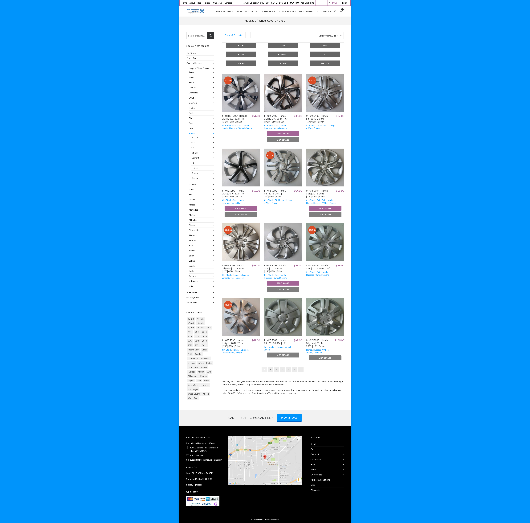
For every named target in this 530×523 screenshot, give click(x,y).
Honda (246, 125)
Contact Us (316, 459)
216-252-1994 (197, 455)
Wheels (205, 393)
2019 (204, 340)
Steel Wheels (192, 292)
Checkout (315, 454)
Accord (194, 137)
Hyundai (192, 184)
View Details (283, 139)
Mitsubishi (193, 219)
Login (344, 2)
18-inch (200, 327)
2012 (197, 332)
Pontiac (192, 240)
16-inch (200, 323)
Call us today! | (261, 2)
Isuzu (191, 189)
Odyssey (240, 277)
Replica (191, 380)
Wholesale (315, 489)
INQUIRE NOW (289, 417)
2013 (204, 332)
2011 (190, 332)
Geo (191, 128)
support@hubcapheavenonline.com (206, 459)
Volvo (191, 286)
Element (195, 157)
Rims (199, 380)
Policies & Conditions (320, 479)
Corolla (201, 363)
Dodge (192, 107)
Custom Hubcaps (194, 63)
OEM (209, 371)
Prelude (194, 178)
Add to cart (283, 133)
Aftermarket (193, 349)
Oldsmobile (194, 230)
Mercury (192, 214)
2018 (197, 340)
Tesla (191, 270)
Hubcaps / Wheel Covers (240, 128)
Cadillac (192, 87)
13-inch (191, 318)
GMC (196, 367)
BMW (191, 77)
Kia (190, 194)
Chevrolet (193, 92)
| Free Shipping (296, 2)
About (192, 2)
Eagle (191, 113)
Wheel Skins (192, 302)
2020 (190, 345)
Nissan (192, 225)
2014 (190, 336)
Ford (191, 123)
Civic (234, 125)
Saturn (192, 250)
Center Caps (192, 58)
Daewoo (193, 102)
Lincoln (192, 199)
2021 (197, 345)
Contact (228, 2)
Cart (312, 449)
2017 (190, 340)
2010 (208, 327)
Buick (191, 82)
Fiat (191, 118)
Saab (191, 245)
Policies (207, 2)
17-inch (191, 327)
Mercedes (193, 209)
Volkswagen (194, 281)
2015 (197, 336)
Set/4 (206, 380)
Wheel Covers (194, 393)
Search (210, 35)
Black (204, 349)
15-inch (191, 323)
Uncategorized (193, 297)
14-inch (200, 318)
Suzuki (192, 265)
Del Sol (194, 152)
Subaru (192, 260)
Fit (318, 125)
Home (184, 2)
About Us (315, 444)
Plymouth (193, 235)
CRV (193, 147)
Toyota (192, 276)
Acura (191, 72)
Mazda (192, 204)
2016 (204, 336)
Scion (191, 255)
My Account (316, 474)
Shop (313, 484)
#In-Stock (226, 125)
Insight (239, 352)
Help (199, 2)
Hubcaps (191, 371)
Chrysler (192, 97)
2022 (204, 345)
